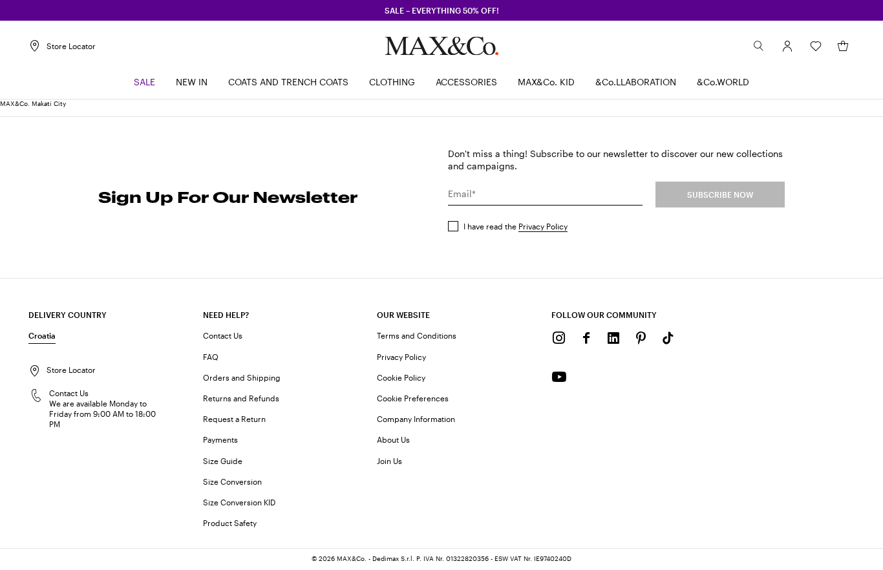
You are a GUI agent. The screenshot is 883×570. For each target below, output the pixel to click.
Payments (220, 439)
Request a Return (234, 418)
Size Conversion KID (239, 502)
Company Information (416, 418)
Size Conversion (232, 481)
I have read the (515, 226)
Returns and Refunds (241, 398)
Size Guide (222, 460)
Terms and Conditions (416, 335)
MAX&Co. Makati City (33, 103)
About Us (393, 439)
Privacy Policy (543, 226)
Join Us (389, 460)
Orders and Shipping (242, 377)
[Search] (758, 45)
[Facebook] (586, 338)
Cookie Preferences (413, 398)
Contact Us (222, 335)
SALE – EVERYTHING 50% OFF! (442, 10)
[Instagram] (559, 338)
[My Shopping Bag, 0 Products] (842, 45)
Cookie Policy (401, 377)
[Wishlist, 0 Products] (815, 45)
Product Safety (230, 522)
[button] (787, 45)
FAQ (210, 356)
